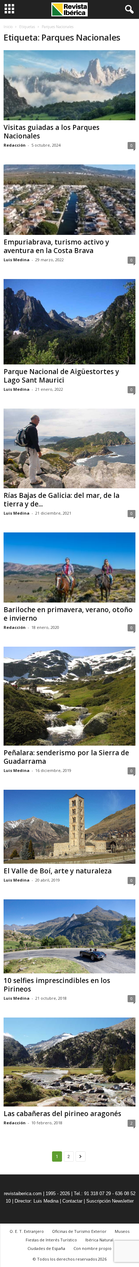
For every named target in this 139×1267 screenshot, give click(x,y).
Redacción (15, 145)
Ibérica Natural (99, 1239)
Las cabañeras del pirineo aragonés (62, 1113)
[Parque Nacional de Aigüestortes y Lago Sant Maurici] (69, 321)
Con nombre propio (92, 1248)
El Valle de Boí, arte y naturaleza (58, 871)
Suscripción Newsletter (110, 1201)
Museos (122, 1231)
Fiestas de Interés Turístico (51, 1239)
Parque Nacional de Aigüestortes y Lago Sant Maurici (61, 376)
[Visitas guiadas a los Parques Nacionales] (69, 85)
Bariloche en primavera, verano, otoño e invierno (68, 614)
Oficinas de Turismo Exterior (79, 1231)
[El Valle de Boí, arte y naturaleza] (69, 827)
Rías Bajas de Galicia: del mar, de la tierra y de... (61, 500)
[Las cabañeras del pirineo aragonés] (69, 1062)
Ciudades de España (46, 1248)
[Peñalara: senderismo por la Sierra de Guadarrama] (69, 696)
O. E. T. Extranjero (27, 1231)
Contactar (72, 1201)
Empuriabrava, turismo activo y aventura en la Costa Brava (56, 246)
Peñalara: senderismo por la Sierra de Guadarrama (66, 757)
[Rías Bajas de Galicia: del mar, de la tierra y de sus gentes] (69, 448)
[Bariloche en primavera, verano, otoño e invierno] (69, 567)
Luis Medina (17, 259)
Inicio (8, 26)
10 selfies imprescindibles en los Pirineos (57, 985)
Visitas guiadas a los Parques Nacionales (51, 132)
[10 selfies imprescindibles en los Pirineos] (69, 936)
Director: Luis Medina (36, 1201)
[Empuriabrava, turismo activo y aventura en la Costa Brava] (69, 199)
